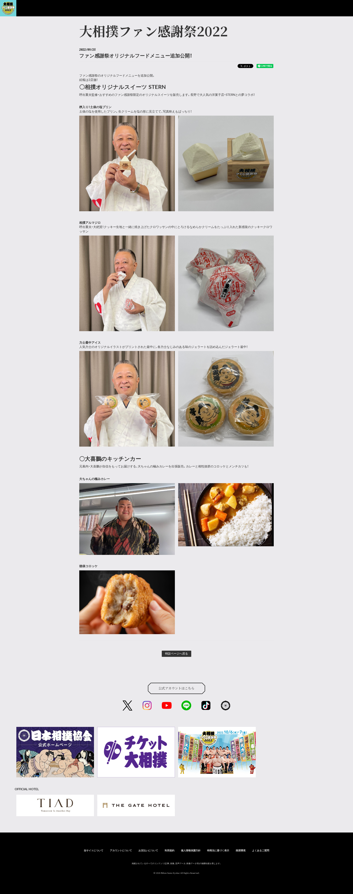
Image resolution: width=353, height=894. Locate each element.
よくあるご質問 (260, 850)
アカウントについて (121, 850)
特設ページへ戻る (176, 653)
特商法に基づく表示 (218, 850)
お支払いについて (148, 850)
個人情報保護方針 (191, 850)
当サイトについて (93, 850)
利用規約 (169, 850)
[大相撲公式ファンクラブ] (8, 12)
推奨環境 (241, 850)
